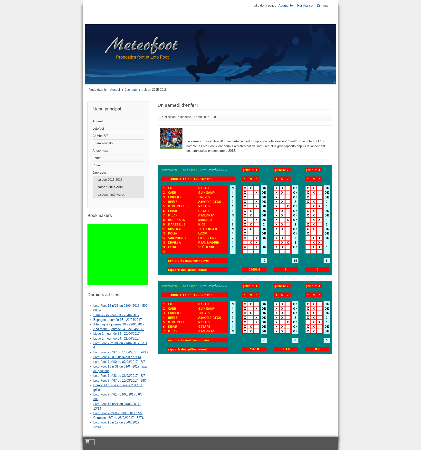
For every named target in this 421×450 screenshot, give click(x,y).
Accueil (115, 89)
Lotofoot (98, 128)
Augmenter (286, 5)
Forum (97, 158)
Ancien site (100, 150)
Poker (97, 165)
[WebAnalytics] (90, 444)
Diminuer (323, 5)
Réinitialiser (305, 5)
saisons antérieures (111, 194)
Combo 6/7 (100, 136)
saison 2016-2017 (109, 179)
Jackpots (131, 89)
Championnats (103, 143)
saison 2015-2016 (110, 187)
